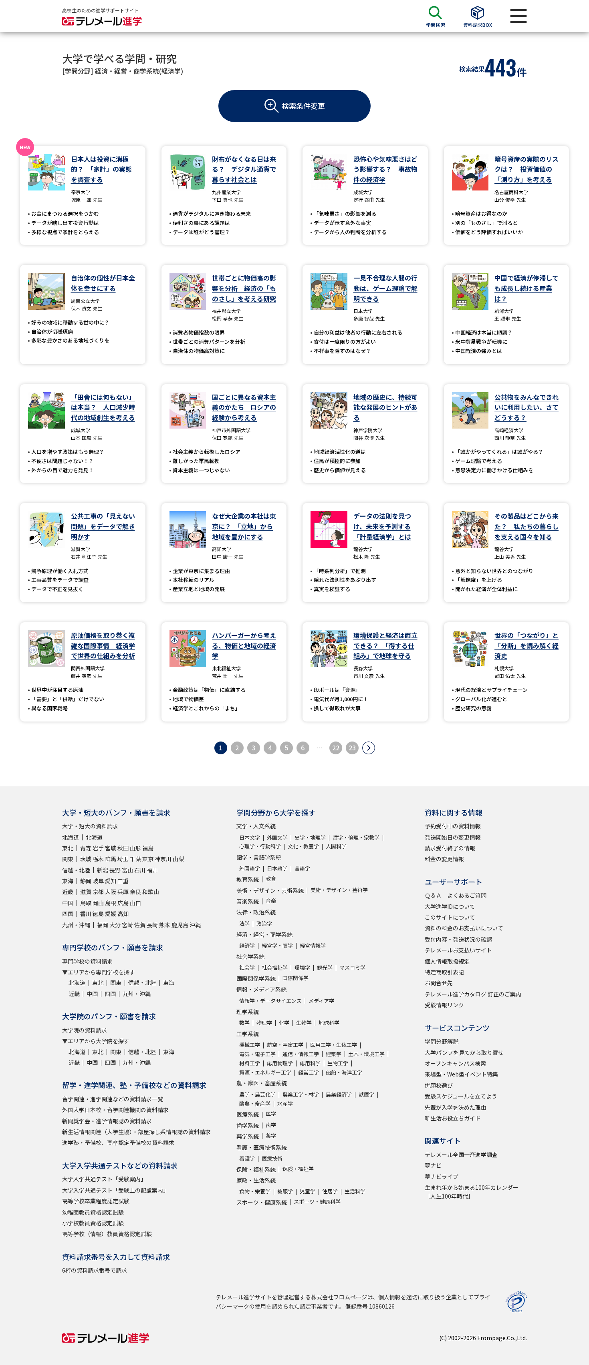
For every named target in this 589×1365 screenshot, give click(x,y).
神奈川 (163, 859)
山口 (135, 903)
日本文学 (249, 837)
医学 (271, 1113)
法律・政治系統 (256, 912)
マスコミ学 (352, 967)
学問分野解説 (441, 1041)
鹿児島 (179, 925)
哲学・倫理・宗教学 (356, 837)
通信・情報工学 (300, 1054)
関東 (67, 859)
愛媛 (110, 914)
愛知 (110, 881)
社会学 (247, 967)
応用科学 (310, 1063)
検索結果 (472, 69)
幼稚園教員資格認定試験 (93, 1212)
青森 (85, 848)
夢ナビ (433, 1165)
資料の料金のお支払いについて (464, 928)
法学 (244, 923)
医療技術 (272, 1158)
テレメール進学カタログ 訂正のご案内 (473, 994)
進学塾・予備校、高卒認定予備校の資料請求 (118, 1143)
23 (352, 747)
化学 (284, 1022)
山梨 (178, 859)
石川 (139, 870)
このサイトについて (450, 917)
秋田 (123, 848)
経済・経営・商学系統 (264, 934)
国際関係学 (295, 978)
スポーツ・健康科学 (317, 1201)
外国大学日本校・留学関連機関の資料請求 (115, 1110)
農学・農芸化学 (257, 1094)
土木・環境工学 (366, 1054)
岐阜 (98, 881)
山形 (135, 848)
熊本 (164, 925)
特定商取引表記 (444, 972)
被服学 (285, 1191)
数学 (244, 1022)
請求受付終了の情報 (450, 848)
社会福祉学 (275, 967)
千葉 (135, 859)
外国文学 (277, 837)
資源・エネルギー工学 (265, 1072)
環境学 (302, 967)
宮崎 (127, 925)
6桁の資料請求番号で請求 (94, 1270)
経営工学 (308, 1072)
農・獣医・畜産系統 (261, 1083)
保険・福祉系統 (256, 1169)
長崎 (152, 925)
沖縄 (195, 925)
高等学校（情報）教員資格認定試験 (107, 1234)
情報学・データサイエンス (270, 1000)
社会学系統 (250, 956)
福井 (152, 870)
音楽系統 (247, 901)
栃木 (98, 859)
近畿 (67, 892)
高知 (123, 914)
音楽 (271, 900)
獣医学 (366, 1094)
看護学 (247, 1158)
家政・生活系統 (256, 1180)
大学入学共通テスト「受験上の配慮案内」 (115, 1190)
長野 (115, 870)
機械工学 (249, 1044)
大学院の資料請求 (84, 1030)
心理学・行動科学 (260, 846)
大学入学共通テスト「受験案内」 (104, 1179)
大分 (115, 925)
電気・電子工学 (257, 1054)
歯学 (271, 1124)
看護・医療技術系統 (261, 1147)
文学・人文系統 (256, 826)
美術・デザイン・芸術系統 (270, 890)
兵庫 (123, 892)
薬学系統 (247, 1136)
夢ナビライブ (441, 1177)
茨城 (85, 859)
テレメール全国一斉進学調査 (461, 1155)
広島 (123, 903)
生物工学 (337, 1063)
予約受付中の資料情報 (453, 826)
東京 (147, 859)
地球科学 (329, 1022)
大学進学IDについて (450, 906)
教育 (271, 878)
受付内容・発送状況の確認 (458, 939)
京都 (98, 892)
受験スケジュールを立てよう (461, 1096)
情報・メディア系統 (261, 989)
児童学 (307, 1191)
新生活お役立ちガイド (453, 1118)
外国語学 (249, 868)
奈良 (135, 892)
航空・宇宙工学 (285, 1044)
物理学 (264, 1022)
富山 (127, 870)
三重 (123, 881)
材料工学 (249, 1063)
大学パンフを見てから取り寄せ (464, 1052)
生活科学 (355, 1191)
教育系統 (247, 879)
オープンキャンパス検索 (455, 1063)
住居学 (330, 1191)
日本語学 (277, 868)
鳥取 (85, 903)
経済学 (247, 945)
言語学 (302, 868)
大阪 (110, 892)
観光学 (325, 967)
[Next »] (368, 748)
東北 (67, 848)
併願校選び (439, 1085)
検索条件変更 (303, 105)
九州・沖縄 (76, 925)
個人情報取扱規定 (447, 961)
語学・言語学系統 (258, 857)
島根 (110, 903)
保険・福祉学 (298, 1169)
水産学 (285, 1103)
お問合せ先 (439, 983)
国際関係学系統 (256, 978)
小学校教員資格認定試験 (93, 1223)
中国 (67, 903)
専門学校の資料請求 (87, 961)
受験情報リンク (444, 1005)
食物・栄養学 (254, 1191)
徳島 (98, 914)
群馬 (110, 859)
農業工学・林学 (300, 1094)
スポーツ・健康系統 (261, 1202)
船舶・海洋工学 (344, 1072)
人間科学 (336, 846)
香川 (85, 914)
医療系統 (247, 1114)
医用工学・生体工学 (333, 1044)
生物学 (304, 1022)
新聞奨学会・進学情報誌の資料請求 (107, 1121)
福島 (147, 848)
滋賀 (85, 892)
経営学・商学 (277, 945)
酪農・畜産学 (254, 1103)
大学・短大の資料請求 (90, 826)
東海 (67, 881)
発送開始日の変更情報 (453, 837)
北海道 (70, 837)
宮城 (110, 848)
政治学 (264, 923)
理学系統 (247, 1012)
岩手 (98, 848)
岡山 (98, 903)
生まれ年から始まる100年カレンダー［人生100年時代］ (471, 1191)
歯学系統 (247, 1125)
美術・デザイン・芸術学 (339, 890)
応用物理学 (280, 1063)
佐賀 (139, 925)
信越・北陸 (76, 870)
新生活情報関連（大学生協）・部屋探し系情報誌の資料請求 (136, 1132)
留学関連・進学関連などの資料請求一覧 (112, 1099)
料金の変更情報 (444, 859)
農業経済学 (339, 1094)
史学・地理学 (310, 837)
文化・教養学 (303, 846)
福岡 (102, 925)
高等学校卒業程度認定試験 (95, 1201)
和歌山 (150, 892)
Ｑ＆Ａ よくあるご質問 (455, 895)
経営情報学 (313, 945)
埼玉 (123, 859)
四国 (67, 914)
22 (335, 747)
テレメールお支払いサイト (458, 950)
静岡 (85, 881)
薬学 (271, 1135)
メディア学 (321, 1000)
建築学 (333, 1054)
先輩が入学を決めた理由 (455, 1107)
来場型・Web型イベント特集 (461, 1074)
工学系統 (247, 1034)
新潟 (102, 870)
